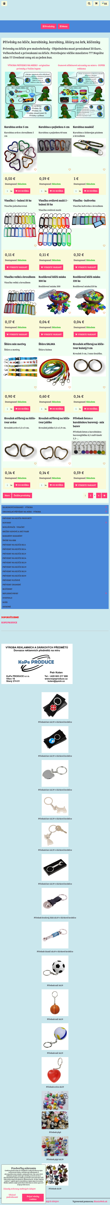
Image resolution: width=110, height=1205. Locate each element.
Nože (5, 602)
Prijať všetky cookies (33, 1197)
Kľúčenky (7, 589)
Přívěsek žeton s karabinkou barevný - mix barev (88, 422)
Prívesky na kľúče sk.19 (14, 553)
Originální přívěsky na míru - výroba (22, 511)
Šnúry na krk (9, 540)
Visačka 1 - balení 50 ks (17, 200)
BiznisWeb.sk (100, 1201)
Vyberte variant (17, 267)
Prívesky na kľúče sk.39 (14, 567)
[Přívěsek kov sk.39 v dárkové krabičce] (55, 705)
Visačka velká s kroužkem (19, 277)
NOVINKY (7, 522)
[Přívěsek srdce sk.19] (55, 1070)
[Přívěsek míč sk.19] (55, 969)
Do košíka (23, 190)
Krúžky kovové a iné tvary (16, 531)
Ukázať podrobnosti (12, 1195)
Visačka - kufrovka (84, 200)
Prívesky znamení (12, 584)
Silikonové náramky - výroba (18, 507)
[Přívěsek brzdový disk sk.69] (55, 901)
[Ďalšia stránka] (104, 495)
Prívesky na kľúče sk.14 (14, 549)
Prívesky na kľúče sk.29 (14, 562)
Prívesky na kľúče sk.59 (14, 571)
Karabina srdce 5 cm (16, 127)
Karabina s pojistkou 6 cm (54, 127)
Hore (7, 495)
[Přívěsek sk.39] (55, 1174)
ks (11, 191)
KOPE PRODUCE (9, 622)
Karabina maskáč (83, 127)
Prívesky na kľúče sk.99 (14, 575)
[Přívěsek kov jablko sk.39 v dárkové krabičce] (55, 773)
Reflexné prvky (10, 593)
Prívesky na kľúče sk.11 (14, 544)
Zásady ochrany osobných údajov (19, 1188)
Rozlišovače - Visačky (14, 527)
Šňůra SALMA (47, 344)
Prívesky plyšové (11, 580)
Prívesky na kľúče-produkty (17, 518)
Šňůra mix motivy (15, 344)
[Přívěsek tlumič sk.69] (55, 935)
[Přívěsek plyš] (55, 1120)
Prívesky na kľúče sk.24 (14, 558)
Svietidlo (7, 597)
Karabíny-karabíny (12, 535)
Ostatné (7, 606)
